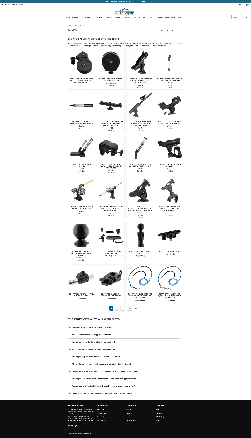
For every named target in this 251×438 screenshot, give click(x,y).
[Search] (246, 17)
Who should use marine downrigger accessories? (91, 335)
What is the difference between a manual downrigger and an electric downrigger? (105, 371)
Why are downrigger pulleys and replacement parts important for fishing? (101, 364)
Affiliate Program (161, 417)
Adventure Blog (131, 420)
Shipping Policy (101, 413)
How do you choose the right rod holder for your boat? (93, 342)
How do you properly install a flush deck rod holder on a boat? (96, 357)
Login (240, 5)
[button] (75, 17)
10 (130, 308)
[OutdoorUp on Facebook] (2, 5)
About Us (159, 409)
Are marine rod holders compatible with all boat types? (94, 349)
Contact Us (159, 413)
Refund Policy (101, 420)
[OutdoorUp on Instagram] (6, 5)
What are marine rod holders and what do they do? (92, 327)
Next (137, 308)
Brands (128, 413)
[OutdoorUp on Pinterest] (9, 5)
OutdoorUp (76, 433)
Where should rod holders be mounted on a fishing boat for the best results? (102, 393)
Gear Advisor (130, 409)
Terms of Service (102, 417)
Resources (129, 417)
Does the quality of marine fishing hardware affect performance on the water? (103, 386)
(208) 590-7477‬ (17, 5)
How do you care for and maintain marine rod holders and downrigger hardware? (104, 379)
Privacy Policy (101, 409)
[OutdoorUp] (124, 11)
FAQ (157, 420)
